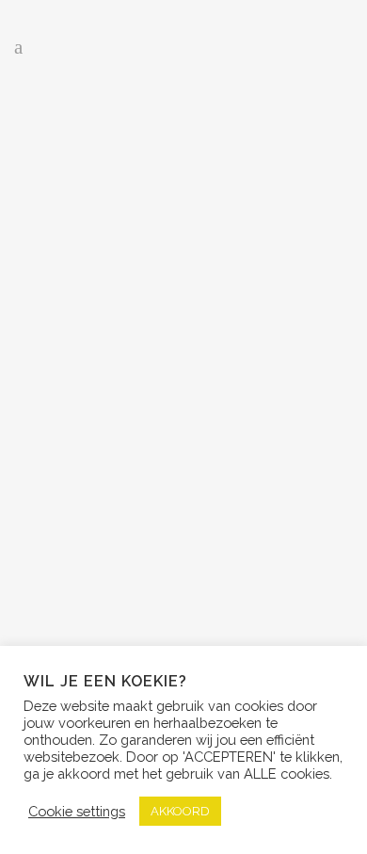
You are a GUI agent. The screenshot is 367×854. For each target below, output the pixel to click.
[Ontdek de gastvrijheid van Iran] (183, 188)
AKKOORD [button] (180, 811)
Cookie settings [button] (76, 811)
